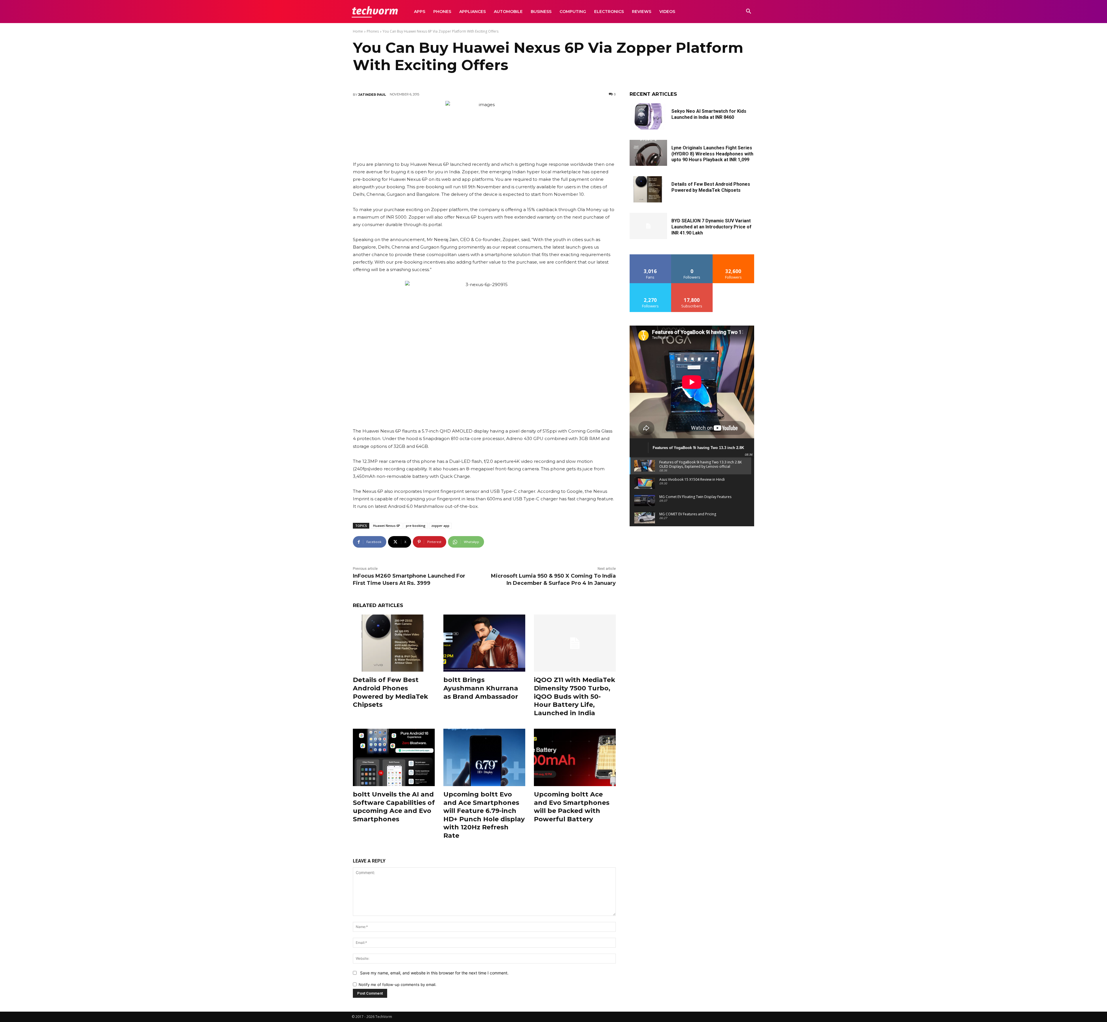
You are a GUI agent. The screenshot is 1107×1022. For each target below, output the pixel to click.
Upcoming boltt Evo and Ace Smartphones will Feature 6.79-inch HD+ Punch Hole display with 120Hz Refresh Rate (484, 814)
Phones (442, 11)
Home (358, 31)
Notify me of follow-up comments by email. (397, 984)
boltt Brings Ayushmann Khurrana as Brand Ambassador (480, 688)
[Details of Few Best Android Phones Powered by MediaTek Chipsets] (394, 643)
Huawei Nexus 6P (386, 525)
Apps (419, 11)
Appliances (472, 11)
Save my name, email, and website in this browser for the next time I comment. (434, 972)
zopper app (440, 525)
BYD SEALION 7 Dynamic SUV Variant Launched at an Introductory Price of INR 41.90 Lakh (711, 227)
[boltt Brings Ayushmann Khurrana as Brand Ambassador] (484, 643)
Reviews (641, 11)
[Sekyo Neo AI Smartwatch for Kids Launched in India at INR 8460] (648, 116)
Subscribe (692, 285)
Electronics (609, 11)
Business (541, 11)
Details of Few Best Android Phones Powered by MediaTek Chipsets (390, 692)
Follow (692, 256)
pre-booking (416, 525)
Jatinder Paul (372, 95)
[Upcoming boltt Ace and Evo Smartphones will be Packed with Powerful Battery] (575, 757)
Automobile (508, 11)
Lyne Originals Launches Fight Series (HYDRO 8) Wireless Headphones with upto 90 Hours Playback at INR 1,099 (712, 154)
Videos (667, 11)
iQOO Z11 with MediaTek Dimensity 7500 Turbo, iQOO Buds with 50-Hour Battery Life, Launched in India (574, 696)
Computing (573, 11)
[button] (748, 12)
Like (650, 256)
